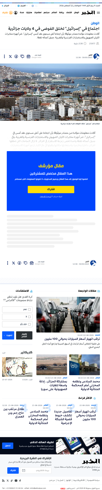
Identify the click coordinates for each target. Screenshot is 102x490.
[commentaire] (22, 56)
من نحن (52, 481)
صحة (22, 12)
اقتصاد (69, 12)
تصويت (9, 335)
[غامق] (36, 6)
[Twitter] (8, 480)
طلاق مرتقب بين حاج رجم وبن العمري (13, 413)
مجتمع (46, 12)
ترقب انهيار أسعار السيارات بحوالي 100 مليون (72, 339)
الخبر (90, 55)
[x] (10, 56)
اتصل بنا (60, 481)
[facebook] (16, 56)
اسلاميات (37, 12)
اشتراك (51, 189)
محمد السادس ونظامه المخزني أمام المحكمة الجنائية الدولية (86, 385)
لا (26, 317)
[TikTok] (12, 480)
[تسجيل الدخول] (15, 12)
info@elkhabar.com (38, 488)
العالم (54, 12)
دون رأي (23, 324)
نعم (25, 309)
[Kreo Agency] (63, 488)
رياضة (61, 12)
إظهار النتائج (24, 335)
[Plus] (4, 56)
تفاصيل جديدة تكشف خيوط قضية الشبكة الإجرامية (63, 417)
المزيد (3, 353)
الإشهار (68, 481)
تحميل (7, 446)
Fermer (98, 13)
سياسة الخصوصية (93, 481)
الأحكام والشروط (79, 481)
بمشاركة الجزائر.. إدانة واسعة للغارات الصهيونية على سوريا (53, 385)
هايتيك (29, 12)
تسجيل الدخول (45, 197)
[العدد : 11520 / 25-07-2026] (17, 367)
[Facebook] (20, 480)
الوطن (76, 12)
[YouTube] (16, 480)
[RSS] (3, 480)
